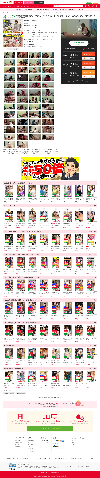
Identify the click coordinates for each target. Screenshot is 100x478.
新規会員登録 (31, 440)
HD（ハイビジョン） (52, 36)
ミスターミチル (36, 30)
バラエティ (74, 444)
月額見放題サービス (32, 448)
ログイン (95, 2)
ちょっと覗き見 (13, 49)
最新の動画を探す (18, 440)
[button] (12, 465)
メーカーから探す (18, 449)
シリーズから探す (18, 448)
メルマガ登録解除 (31, 451)
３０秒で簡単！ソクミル (50, 428)
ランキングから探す (19, 442)
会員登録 (89, 2)
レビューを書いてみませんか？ (46, 39)
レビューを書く (21, 393)
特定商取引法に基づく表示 (62, 458)
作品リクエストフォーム (45, 442)
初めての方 (30, 442)
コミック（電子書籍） (76, 449)
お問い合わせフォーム (44, 440)
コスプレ (44, 36)
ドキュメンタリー (75, 448)
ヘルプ (29, 446)
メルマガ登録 (31, 449)
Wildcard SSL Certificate (12, 469)
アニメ (73, 440)
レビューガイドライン (35, 458)
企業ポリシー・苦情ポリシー (77, 458)
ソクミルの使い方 (31, 444)
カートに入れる (88, 58)
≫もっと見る (92, 206)
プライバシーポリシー (48, 458)
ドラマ (73, 446)
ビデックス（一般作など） (78, 438)
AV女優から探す (18, 446)
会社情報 (9, 458)
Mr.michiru (34, 28)
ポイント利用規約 (23, 458)
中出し (40, 36)
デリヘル (34, 36)
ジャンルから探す (18, 444)
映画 (73, 442)
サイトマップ (89, 458)
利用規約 (15, 458)
